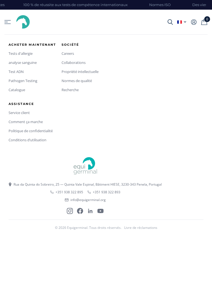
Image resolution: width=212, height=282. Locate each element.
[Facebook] (80, 211)
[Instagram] (70, 211)
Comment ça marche (26, 121)
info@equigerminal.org (88, 199)
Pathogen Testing (23, 80)
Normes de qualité (77, 80)
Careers (68, 53)
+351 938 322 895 (69, 192)
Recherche (70, 89)
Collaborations (74, 62)
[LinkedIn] (90, 211)
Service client (19, 112)
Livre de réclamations (140, 227)
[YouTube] (100, 211)
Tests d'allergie (21, 53)
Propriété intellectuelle (80, 71)
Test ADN (16, 71)
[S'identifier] (194, 22)
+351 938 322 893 (106, 192)
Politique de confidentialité (31, 130)
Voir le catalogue (7, 22)
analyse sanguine (23, 62)
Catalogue (17, 89)
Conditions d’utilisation (27, 139)
